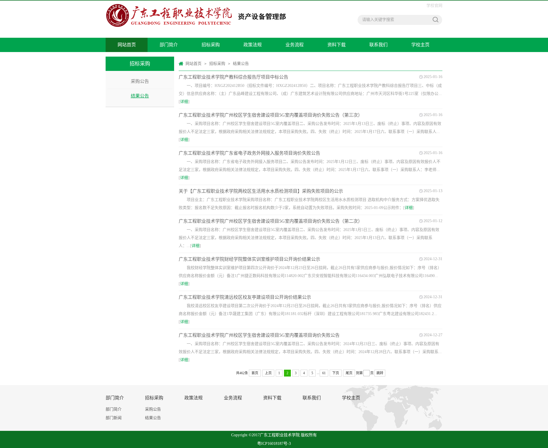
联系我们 (378, 44)
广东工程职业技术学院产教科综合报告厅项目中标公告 (233, 77)
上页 (268, 373)
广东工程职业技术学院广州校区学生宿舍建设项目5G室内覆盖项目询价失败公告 (259, 335)
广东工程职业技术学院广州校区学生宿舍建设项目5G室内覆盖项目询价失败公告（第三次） (270, 115)
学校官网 (434, 5)
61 (324, 373)
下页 (335, 373)
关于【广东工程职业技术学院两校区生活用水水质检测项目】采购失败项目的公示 (261, 191)
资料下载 (336, 44)
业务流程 (294, 44)
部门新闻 (114, 418)
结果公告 (140, 95)
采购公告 (140, 81)
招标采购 (211, 44)
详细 (184, 101)
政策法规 (252, 44)
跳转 (379, 373)
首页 (254, 373)
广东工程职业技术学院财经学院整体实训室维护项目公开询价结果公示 (249, 259)
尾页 (349, 373)
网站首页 (127, 44)
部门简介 (169, 44)
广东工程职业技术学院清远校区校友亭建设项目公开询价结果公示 (245, 297)
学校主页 (420, 44)
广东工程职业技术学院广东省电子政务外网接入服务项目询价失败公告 (249, 153)
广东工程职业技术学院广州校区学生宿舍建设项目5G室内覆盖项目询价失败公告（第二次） (270, 221)
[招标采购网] (199, 15)
